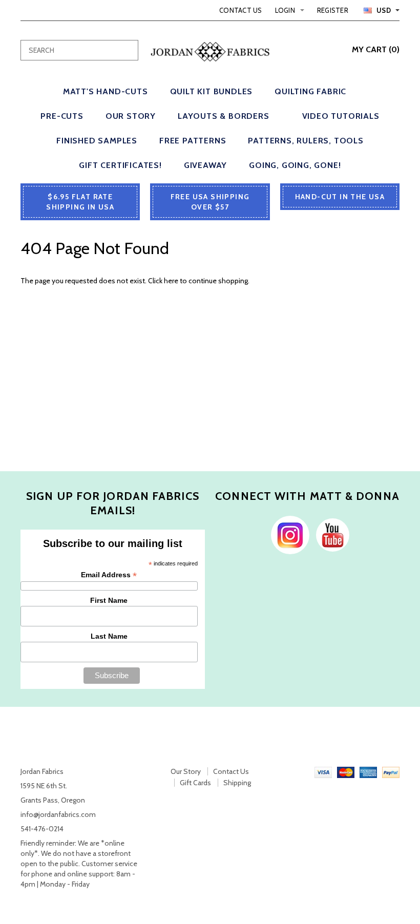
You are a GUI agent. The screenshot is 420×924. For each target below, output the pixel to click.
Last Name (109, 636)
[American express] (368, 771)
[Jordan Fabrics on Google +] (330, 534)
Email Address (109, 575)
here (171, 280)
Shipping (237, 782)
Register (332, 10)
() (376, 49)
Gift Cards (195, 782)
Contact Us (240, 10)
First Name (109, 600)
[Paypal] (391, 771)
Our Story (186, 771)
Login (285, 10)
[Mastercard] (345, 771)
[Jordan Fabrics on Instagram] (287, 534)
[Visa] (323, 771)
